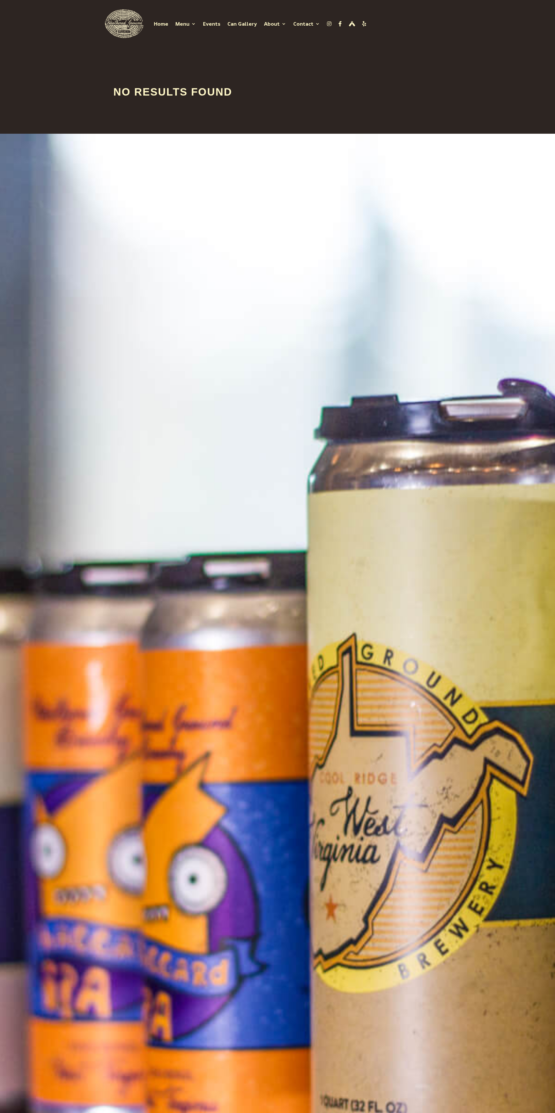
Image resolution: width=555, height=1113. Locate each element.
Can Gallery (242, 23)
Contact (303, 23)
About (272, 23)
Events (211, 23)
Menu (182, 23)
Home (161, 23)
